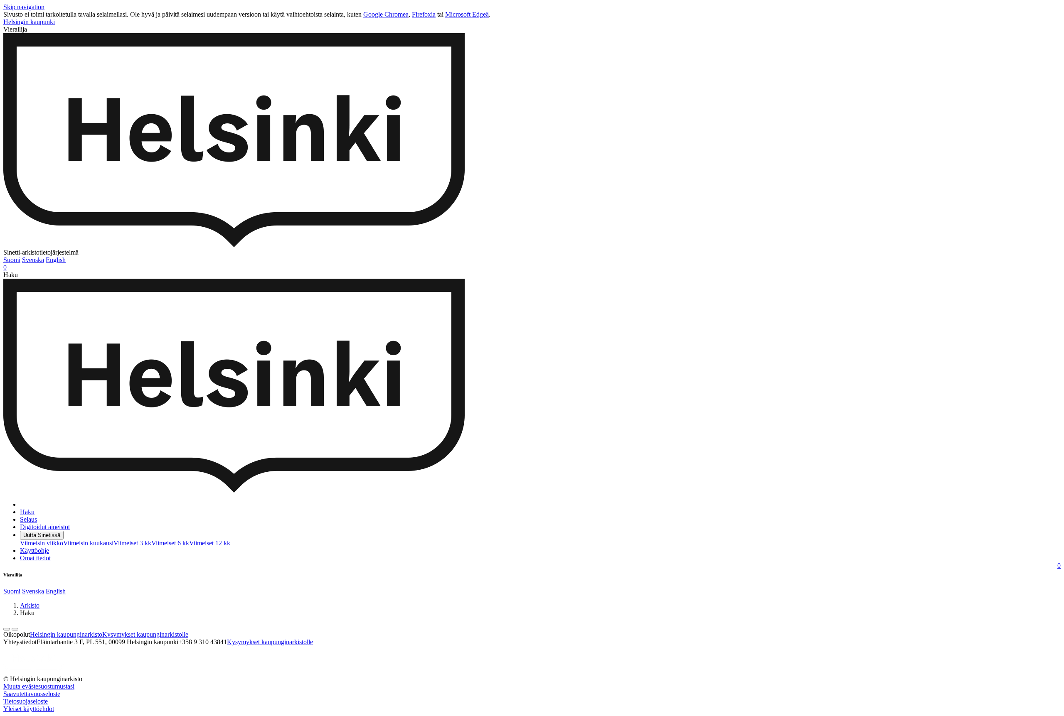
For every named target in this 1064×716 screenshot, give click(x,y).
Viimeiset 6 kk (170, 543)
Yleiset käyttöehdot (28, 708)
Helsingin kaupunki (29, 21)
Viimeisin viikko (41, 543)
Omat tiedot (35, 558)
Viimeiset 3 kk (132, 543)
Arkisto (29, 605)
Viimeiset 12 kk (209, 543)
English (56, 259)
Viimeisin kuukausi (88, 543)
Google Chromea (386, 14)
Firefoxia (424, 14)
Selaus (28, 519)
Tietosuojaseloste (25, 701)
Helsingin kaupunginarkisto (66, 634)
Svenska (33, 259)
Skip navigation (23, 6)
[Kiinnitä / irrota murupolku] (15, 629)
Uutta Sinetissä (41, 535)
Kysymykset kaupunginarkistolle (145, 634)
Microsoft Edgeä (467, 14)
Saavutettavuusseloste (31, 693)
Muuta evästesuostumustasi (38, 686)
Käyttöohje (34, 550)
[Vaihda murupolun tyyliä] (6, 629)
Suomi (11, 259)
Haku (27, 511)
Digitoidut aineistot (45, 526)
